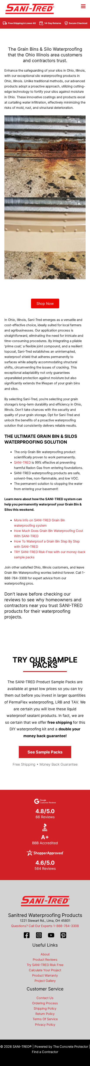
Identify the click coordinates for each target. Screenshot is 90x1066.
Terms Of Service (45, 1019)
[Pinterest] (63, 935)
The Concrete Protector (70, 1047)
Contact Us (45, 998)
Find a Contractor (45, 1052)
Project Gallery (45, 981)
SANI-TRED (22, 463)
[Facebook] (26, 935)
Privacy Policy (45, 1025)
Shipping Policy (45, 1008)
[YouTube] (51, 935)
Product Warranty (45, 975)
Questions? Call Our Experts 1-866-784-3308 (45, 926)
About (45, 954)
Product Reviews (45, 960)
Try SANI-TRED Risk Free (45, 965)
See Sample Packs (45, 752)
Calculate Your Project (45, 970)
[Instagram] (39, 935)
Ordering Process (45, 1003)
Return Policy (45, 1014)
